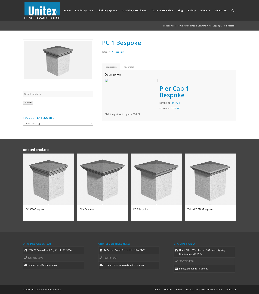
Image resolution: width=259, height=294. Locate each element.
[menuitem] (67, 10)
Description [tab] (111, 66)
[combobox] (58, 123)
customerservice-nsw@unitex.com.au (124, 265)
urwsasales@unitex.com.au (43, 265)
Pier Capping (118, 51)
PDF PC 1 (175, 102)
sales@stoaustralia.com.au (193, 268)
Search (28, 102)
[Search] (232, 10)
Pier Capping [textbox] (57, 123)
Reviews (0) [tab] (129, 66)
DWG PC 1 (176, 108)
